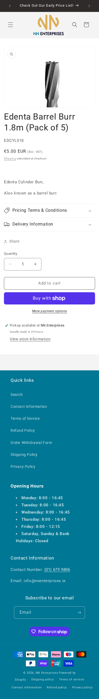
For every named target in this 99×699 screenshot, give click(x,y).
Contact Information (29, 406)
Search (17, 394)
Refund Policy (23, 430)
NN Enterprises (47, 673)
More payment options (49, 311)
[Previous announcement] (10, 6)
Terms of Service (25, 418)
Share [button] (14, 241)
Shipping (10, 158)
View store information (30, 339)
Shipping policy (42, 679)
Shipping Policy (24, 454)
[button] (10, 25)
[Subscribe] (79, 612)
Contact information (26, 687)
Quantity (10, 254)
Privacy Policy (23, 466)
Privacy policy (82, 687)
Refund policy (57, 687)
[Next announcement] (89, 6)
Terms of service (71, 679)
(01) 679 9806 (57, 569)
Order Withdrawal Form (31, 442)
